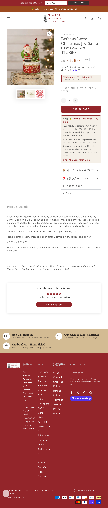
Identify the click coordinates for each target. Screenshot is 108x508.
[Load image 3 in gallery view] (40, 94)
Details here (82, 80)
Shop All (42, 476)
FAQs (56, 372)
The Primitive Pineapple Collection (29, 490)
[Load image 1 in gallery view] (21, 94)
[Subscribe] (99, 372)
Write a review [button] (54, 304)
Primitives (43, 435)
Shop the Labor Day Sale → (78, 159)
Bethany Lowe (68, 34)
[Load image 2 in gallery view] (30, 94)
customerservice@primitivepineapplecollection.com (28, 425)
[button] (84, 18)
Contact (57, 377)
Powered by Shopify (15, 497)
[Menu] (8, 18)
